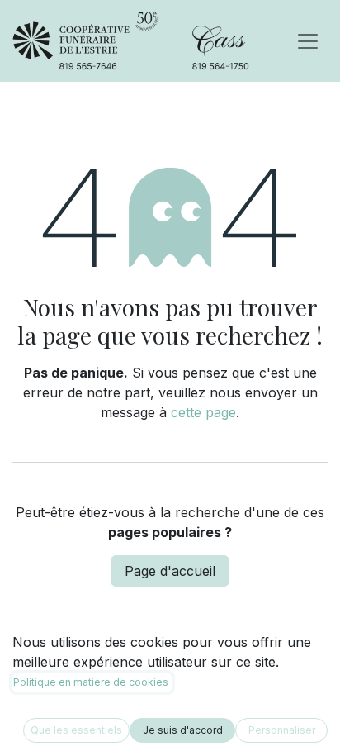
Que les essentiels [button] (76, 730)
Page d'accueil (170, 571)
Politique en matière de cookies (92, 682)
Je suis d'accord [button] (183, 730)
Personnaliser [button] (281, 730)
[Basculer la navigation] (308, 41)
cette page (203, 412)
